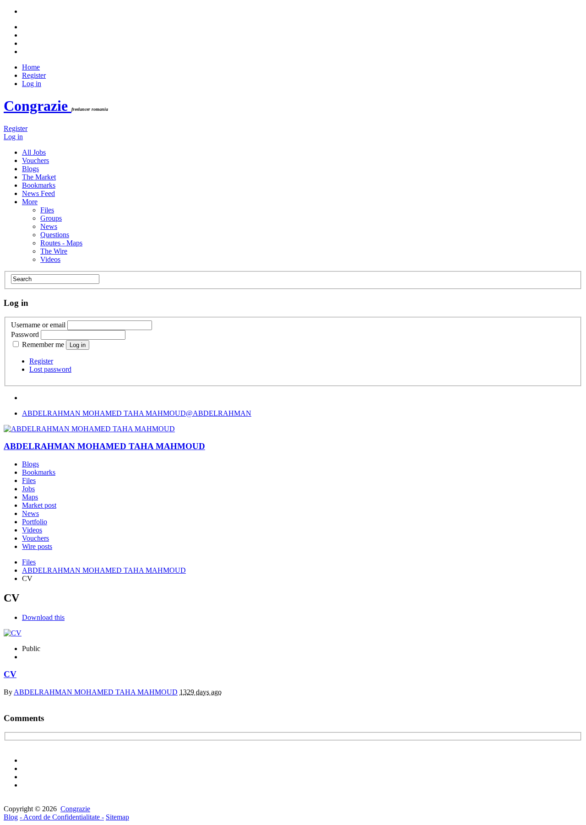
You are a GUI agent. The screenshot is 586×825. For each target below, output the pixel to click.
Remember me (43, 344)
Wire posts (37, 546)
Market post (39, 505)
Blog (11, 817)
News (48, 226)
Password (25, 334)
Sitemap (117, 817)
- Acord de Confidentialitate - (62, 817)
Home (31, 67)
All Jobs (34, 152)
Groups (51, 218)
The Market (39, 177)
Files (47, 210)
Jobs (28, 489)
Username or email (38, 325)
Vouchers (35, 160)
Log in (31, 83)
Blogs (30, 169)
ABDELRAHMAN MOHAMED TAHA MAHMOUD (104, 446)
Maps (30, 497)
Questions (54, 235)
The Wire (53, 251)
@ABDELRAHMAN (136, 413)
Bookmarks (38, 185)
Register (34, 75)
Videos (50, 259)
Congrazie (37, 106)
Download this (43, 617)
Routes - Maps (61, 243)
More (30, 202)
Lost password (50, 369)
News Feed (38, 193)
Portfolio (34, 522)
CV (10, 674)
